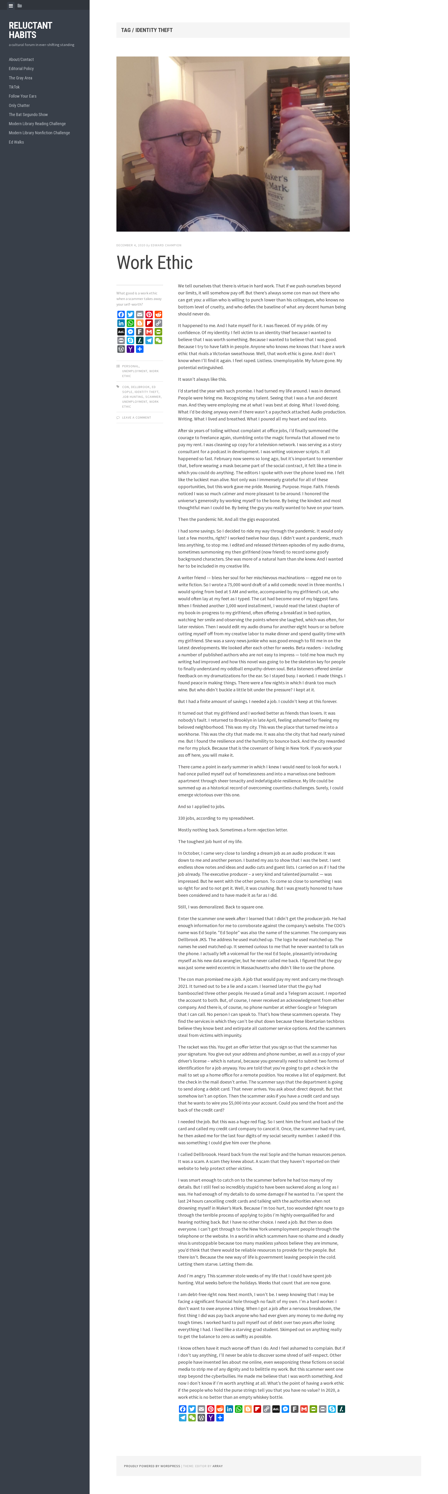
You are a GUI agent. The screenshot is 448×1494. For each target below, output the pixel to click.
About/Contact (21, 59)
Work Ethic (154, 263)
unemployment (134, 401)
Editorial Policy (21, 68)
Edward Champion (166, 245)
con (125, 387)
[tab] (11, 6)
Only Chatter (19, 105)
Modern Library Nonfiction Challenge (39, 132)
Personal (130, 366)
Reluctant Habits (30, 30)
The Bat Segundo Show (28, 114)
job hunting (132, 397)
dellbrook (140, 387)
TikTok (14, 87)
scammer (153, 397)
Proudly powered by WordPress (152, 1466)
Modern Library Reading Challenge (37, 123)
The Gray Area (20, 77)
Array (218, 1466)
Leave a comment (136, 417)
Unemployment (134, 371)
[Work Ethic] (233, 145)
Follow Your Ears (23, 96)
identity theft (146, 392)
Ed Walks (16, 142)
